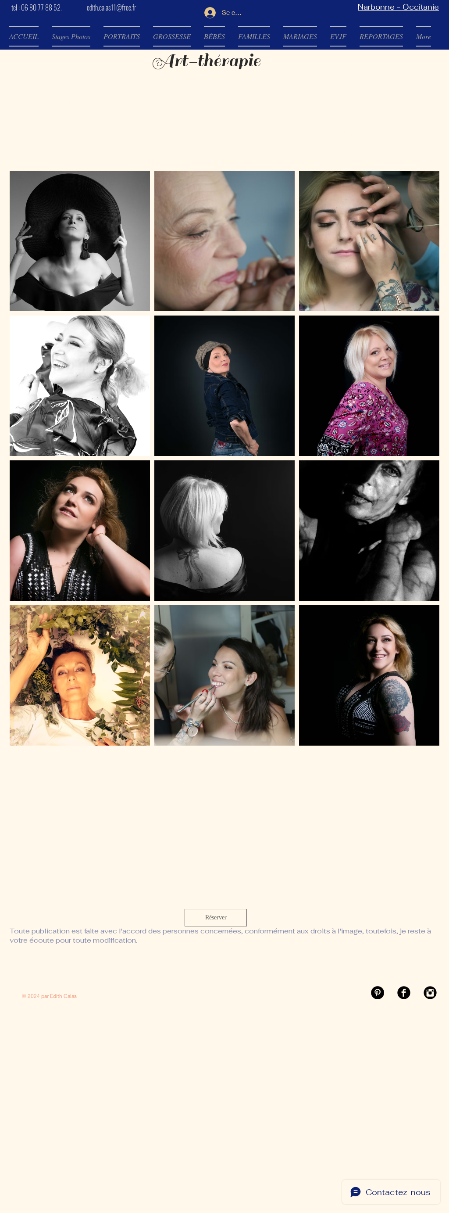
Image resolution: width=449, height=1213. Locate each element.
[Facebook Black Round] (403, 992)
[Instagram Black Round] (430, 992)
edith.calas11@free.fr (111, 7)
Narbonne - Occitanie (398, 7)
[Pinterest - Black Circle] (377, 992)
